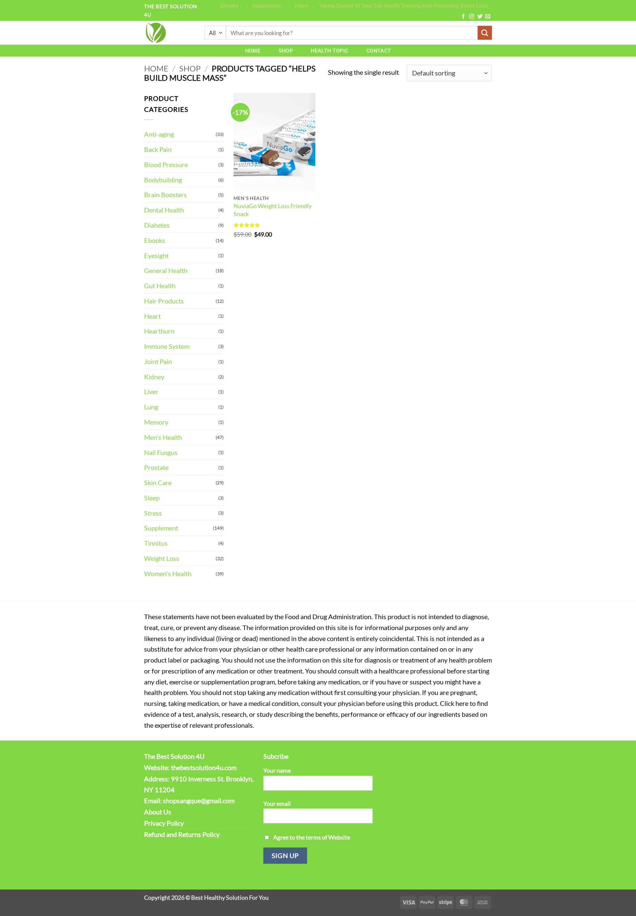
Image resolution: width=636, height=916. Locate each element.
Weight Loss (161, 558)
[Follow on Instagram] (471, 17)
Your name (277, 770)
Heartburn (159, 331)
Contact (378, 51)
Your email (277, 803)
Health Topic (329, 51)
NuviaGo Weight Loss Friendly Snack (273, 209)
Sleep (152, 498)
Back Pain (158, 149)
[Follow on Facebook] (463, 17)
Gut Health (160, 286)
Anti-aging (159, 134)
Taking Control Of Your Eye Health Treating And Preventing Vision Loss (403, 6)
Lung (151, 407)
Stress (153, 513)
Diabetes (157, 225)
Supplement (266, 6)
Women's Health (167, 573)
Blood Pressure (166, 164)
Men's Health (163, 437)
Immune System (166, 346)
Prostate (156, 467)
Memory (156, 422)
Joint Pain (158, 361)
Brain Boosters (165, 195)
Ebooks (229, 6)
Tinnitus (156, 543)
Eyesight (156, 255)
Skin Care (158, 482)
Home (302, 6)
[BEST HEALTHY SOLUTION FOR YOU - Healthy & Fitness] (169, 33)
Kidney (154, 377)
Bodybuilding (163, 180)
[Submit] (485, 33)
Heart (152, 316)
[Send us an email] (487, 17)
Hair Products (164, 301)
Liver (151, 391)
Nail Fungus (161, 452)
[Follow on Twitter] (479, 17)
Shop (286, 51)
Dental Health (164, 210)
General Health (165, 270)
